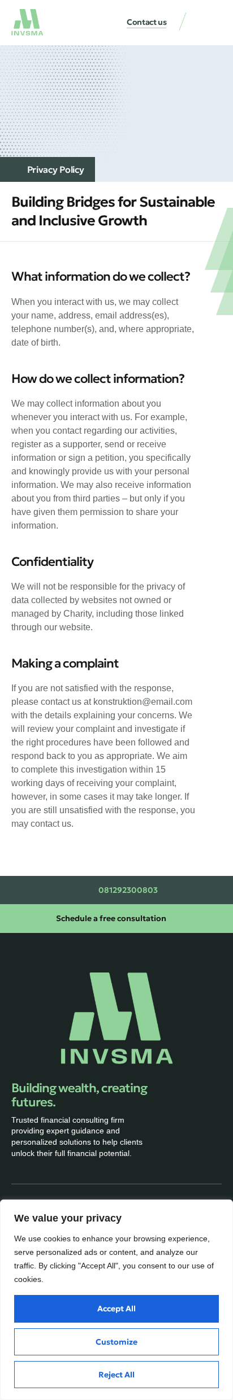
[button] (210, 23)
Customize (116, 1342)
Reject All (116, 1375)
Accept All (116, 1308)
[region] (116, 1300)
